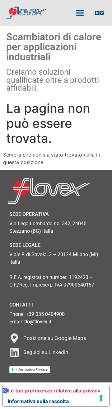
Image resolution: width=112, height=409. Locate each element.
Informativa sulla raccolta (38, 401)
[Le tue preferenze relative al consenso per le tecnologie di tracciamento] (101, 398)
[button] (79, 12)
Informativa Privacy (32, 369)
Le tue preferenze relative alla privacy (54, 390)
